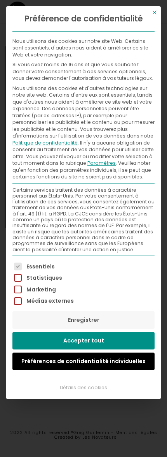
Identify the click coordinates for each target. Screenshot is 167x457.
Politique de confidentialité (45, 142)
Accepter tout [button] (83, 340)
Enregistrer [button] (83, 320)
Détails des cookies (83, 387)
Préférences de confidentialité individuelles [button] (83, 361)
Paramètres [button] (101, 163)
